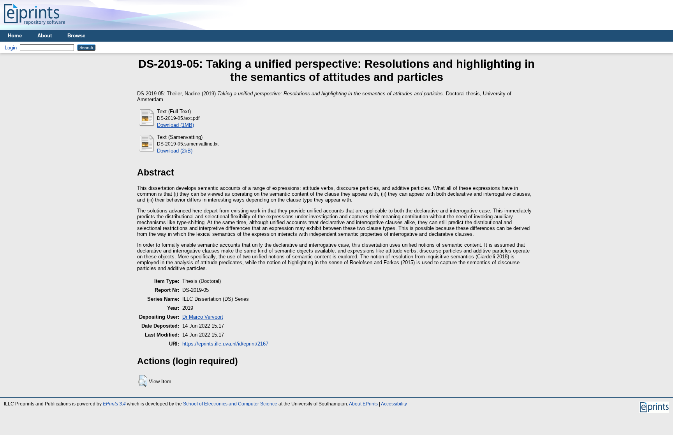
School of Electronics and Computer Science (230, 404)
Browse (76, 36)
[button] (142, 381)
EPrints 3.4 (114, 404)
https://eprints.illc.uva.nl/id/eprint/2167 (225, 344)
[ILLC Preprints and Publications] (34, 27)
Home (15, 36)
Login (11, 48)
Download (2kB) (174, 151)
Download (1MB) (175, 125)
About (44, 36)
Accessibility (394, 404)
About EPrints (363, 404)
